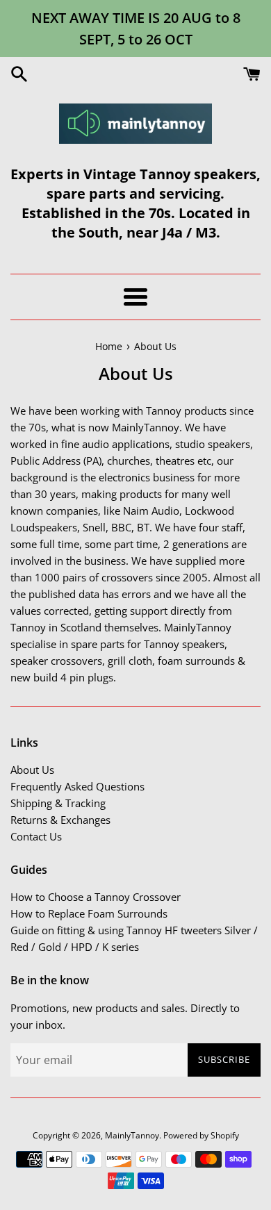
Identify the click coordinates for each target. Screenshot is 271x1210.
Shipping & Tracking (58, 803)
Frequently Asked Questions (77, 786)
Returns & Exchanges (60, 820)
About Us (32, 770)
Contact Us (36, 836)
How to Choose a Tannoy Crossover (95, 897)
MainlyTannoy (132, 1135)
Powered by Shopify (201, 1135)
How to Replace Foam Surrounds (88, 913)
